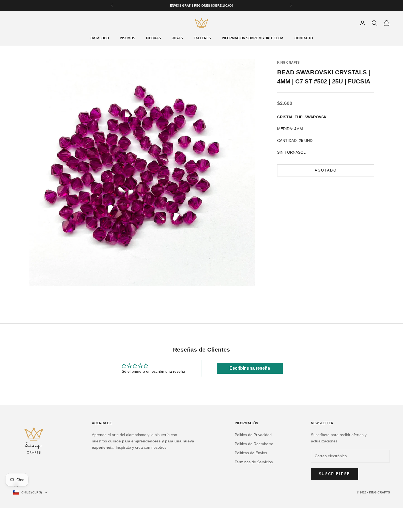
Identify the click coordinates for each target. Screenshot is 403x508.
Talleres (202, 38)
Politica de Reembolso (254, 444)
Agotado (326, 171)
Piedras (153, 38)
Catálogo (99, 38)
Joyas (177, 38)
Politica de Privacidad (253, 435)
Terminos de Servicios (254, 462)
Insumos (127, 38)
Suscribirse (334, 474)
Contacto (303, 38)
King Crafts (288, 62)
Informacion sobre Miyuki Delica (252, 38)
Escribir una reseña (249, 368)
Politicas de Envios (251, 453)
